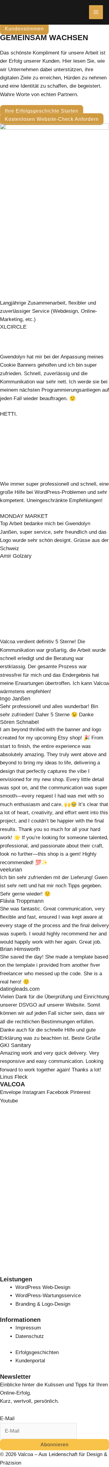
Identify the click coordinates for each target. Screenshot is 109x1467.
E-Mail (7, 1418)
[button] (24, 29)
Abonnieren (55, 1444)
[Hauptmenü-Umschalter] (96, 12)
